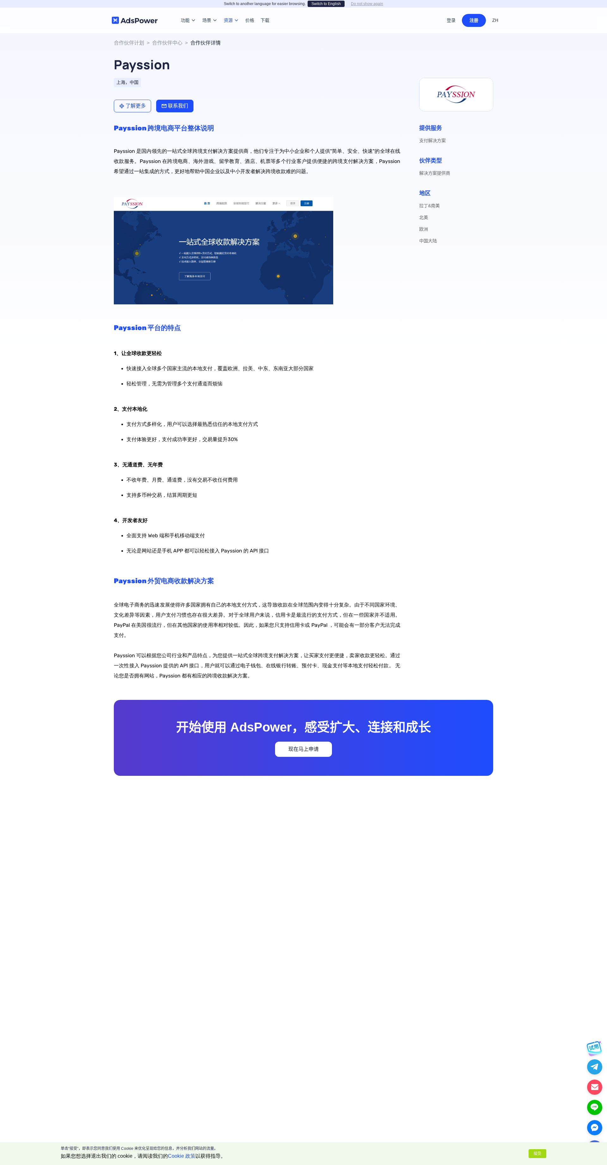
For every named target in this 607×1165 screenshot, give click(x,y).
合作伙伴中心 (167, 43)
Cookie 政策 (181, 1156)
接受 (537, 1153)
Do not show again (367, 4)
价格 (249, 10)
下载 (265, 10)
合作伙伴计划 (129, 43)
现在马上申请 (303, 749)
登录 (451, 20)
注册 (473, 20)
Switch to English (326, 4)
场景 (206, 10)
